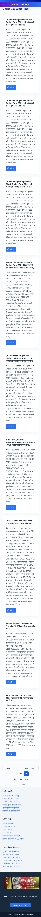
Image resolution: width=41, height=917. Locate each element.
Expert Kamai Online (20, 905)
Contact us (33, 896)
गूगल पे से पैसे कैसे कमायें (11, 851)
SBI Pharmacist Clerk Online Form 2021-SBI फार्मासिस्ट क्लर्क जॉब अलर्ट (20, 626)
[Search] (38, 4)
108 (26, 768)
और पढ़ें (11, 88)
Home (6, 896)
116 (23, 784)
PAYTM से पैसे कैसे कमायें (12, 867)
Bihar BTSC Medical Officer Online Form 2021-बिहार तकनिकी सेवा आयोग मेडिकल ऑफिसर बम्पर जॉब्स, (20, 265)
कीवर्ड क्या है (7, 833)
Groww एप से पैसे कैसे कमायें (13, 864)
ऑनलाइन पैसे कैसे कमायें (11, 808)
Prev (8, 768)
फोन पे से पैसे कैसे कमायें (11, 855)
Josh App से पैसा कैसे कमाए (13, 861)
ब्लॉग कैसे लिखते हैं (9, 827)
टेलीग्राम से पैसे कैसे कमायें (11, 811)
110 (20, 774)
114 (26, 779)
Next (33, 768)
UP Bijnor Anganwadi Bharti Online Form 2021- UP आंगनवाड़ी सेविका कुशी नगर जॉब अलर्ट (20, 22)
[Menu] (3, 5)
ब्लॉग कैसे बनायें (8, 824)
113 (20, 779)
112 (14, 779)
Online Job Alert (20, 4)
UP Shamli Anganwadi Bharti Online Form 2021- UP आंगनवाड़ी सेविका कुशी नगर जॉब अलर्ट (20, 103)
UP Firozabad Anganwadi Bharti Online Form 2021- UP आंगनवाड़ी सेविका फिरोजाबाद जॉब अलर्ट (19, 358)
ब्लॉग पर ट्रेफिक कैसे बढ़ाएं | (12, 836)
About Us (13, 896)
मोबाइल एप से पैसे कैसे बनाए (12, 805)
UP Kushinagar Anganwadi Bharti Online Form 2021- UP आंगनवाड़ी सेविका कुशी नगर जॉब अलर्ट (19, 184)
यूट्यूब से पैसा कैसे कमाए (11, 796)
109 (14, 774)
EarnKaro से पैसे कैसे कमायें (12, 858)
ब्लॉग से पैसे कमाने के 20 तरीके (13, 839)
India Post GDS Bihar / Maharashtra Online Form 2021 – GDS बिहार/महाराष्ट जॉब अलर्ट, (20, 442)
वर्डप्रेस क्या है (7, 830)
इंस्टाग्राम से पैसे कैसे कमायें (12, 802)
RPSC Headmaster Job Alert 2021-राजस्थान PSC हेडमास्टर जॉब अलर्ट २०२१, (19, 698)
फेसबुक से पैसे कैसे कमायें (11, 799)
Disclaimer (22, 896)
